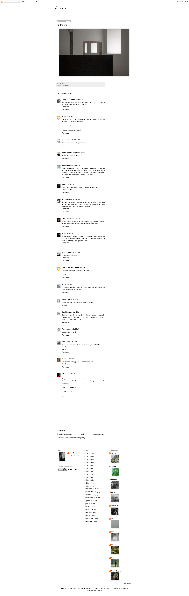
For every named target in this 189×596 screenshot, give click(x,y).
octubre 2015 (90, 494)
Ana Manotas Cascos (70, 152)
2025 (88, 456)
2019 (88, 474)
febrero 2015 (90, 518)
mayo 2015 (89, 509)
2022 (88, 465)
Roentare (114, 506)
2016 (88, 483)
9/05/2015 (82, 267)
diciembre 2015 (91, 488)
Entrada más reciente (64, 434)
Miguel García (67, 199)
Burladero (65, 85)
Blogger (99, 590)
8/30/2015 (79, 99)
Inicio (83, 434)
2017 (88, 480)
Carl (112, 532)
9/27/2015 (71, 374)
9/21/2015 (75, 329)
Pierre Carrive (116, 571)
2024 (88, 459)
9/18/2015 (76, 299)
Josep (113, 466)
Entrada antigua (98, 434)
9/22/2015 (77, 342)
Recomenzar (66, 329)
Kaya (113, 492)
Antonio (114, 479)
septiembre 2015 (91, 497)
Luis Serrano (74, 453)
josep (64, 184)
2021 (88, 468)
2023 (88, 462)
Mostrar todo (127, 583)
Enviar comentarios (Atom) (75, 438)
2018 (88, 477)
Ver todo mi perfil (73, 456)
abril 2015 (89, 512)
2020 (88, 471)
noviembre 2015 (91, 492)
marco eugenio (67, 342)
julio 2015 (89, 503)
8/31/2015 (70, 116)
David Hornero (67, 218)
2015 (88, 486)
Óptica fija (61, 8)
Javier (64, 116)
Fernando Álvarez (68, 99)
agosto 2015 (89, 501)
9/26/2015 (71, 359)
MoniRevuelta (67, 252)
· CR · (71, 391)
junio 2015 (89, 506)
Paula (113, 519)
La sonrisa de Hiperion (70, 267)
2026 (88, 453)
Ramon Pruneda (68, 140)
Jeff (112, 558)
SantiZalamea (67, 299)
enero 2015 (89, 521)
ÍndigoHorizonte (68, 165)
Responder (65, 109)
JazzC (64, 233)
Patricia (64, 359)
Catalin (113, 453)
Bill (112, 545)
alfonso (64, 374)
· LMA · (64, 391)
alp (63, 284)
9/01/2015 (76, 252)
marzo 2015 (89, 515)
